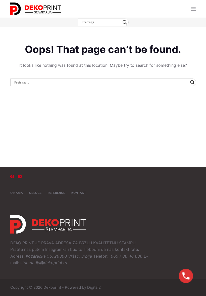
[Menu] (193, 9)
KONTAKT (78, 193)
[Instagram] (20, 176)
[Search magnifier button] (124, 22)
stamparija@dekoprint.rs (43, 262)
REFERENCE (56, 193)
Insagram (54, 249)
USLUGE (35, 193)
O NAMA (16, 193)
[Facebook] (12, 176)
